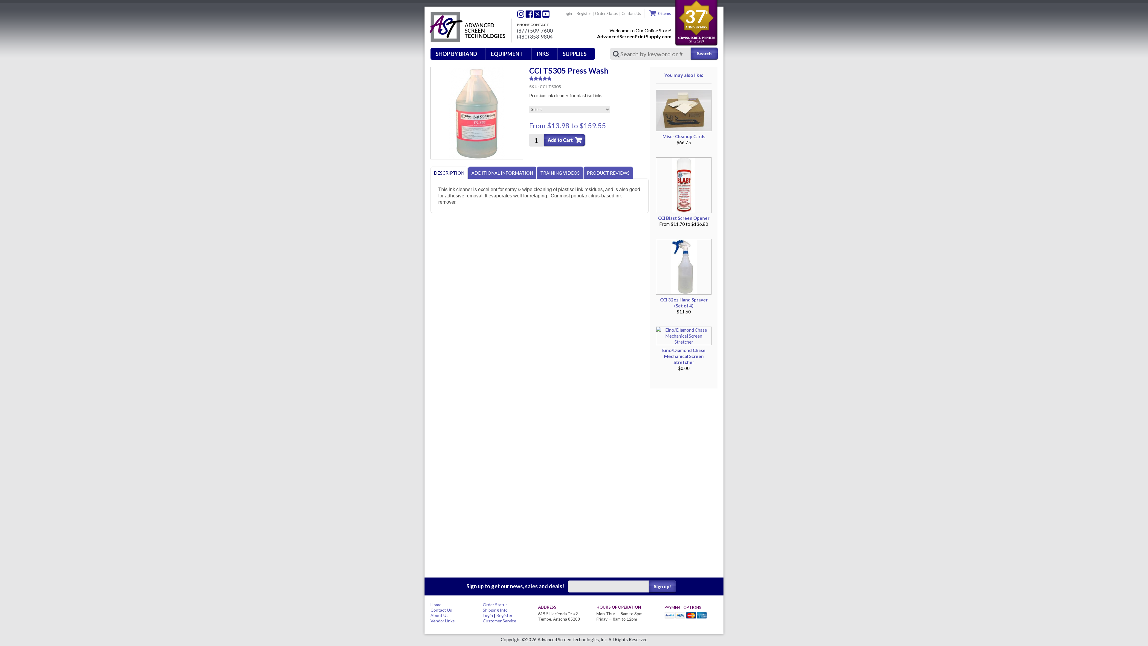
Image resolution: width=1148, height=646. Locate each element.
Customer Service (499, 620)
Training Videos (560, 173)
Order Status (606, 13)
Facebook (529, 14)
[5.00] (589, 78)
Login (567, 13)
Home (436, 604)
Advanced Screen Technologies (467, 27)
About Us (439, 615)
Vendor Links (442, 620)
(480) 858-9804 (535, 37)
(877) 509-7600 (535, 31)
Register (584, 13)
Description (449, 173)
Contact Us (631, 13)
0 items (664, 13)
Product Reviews (608, 173)
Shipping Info (495, 610)
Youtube (545, 14)
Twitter (520, 14)
